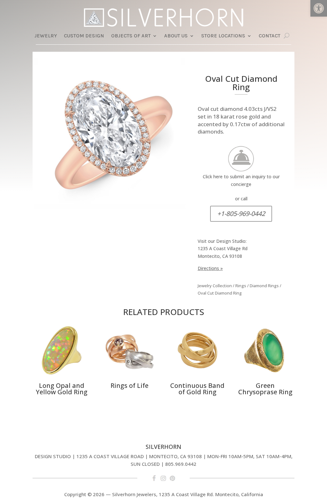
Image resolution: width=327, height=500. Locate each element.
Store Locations (223, 36)
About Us (176, 36)
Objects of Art (131, 36)
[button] (318, 8)
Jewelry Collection (215, 285)
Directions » (210, 268)
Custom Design (84, 36)
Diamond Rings (264, 285)
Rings (240, 285)
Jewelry (45, 36)
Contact (269, 36)
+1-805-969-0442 (241, 213)
